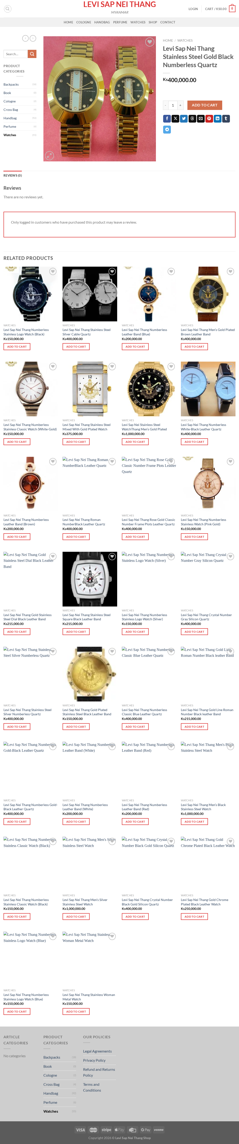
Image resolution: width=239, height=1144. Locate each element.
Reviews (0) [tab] (13, 175)
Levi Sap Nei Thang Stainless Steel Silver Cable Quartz (87, 332)
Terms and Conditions (92, 1087)
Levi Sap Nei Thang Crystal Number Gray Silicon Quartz (206, 617)
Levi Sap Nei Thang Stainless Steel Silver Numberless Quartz (28, 712)
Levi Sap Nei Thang (119, 4)
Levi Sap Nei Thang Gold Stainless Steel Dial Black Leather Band (28, 617)
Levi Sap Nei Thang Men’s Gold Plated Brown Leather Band (208, 332)
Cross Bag (11, 110)
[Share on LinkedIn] (217, 119)
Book (7, 93)
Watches (137, 22)
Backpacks (11, 84)
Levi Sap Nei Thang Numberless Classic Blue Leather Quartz (144, 712)
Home (68, 22)
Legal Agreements (97, 1051)
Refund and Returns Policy (99, 1072)
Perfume (120, 22)
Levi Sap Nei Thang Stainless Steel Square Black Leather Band (87, 617)
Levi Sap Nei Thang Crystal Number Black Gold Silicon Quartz (147, 902)
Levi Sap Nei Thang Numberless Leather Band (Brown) (26, 522)
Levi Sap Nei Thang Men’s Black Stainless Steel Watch (203, 807)
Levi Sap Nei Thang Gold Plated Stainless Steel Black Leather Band (87, 712)
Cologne (83, 22)
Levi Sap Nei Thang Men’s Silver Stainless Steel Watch (85, 902)
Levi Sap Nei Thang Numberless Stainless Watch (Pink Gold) (203, 522)
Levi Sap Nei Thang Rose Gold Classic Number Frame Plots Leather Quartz (148, 522)
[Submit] (32, 54)
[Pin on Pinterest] (209, 119)
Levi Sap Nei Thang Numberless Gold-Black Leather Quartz (31, 807)
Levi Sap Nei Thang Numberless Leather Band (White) (85, 807)
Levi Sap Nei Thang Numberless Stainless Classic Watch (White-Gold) (30, 427)
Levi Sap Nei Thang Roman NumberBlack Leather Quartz (84, 522)
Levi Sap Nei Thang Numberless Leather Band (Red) (144, 807)
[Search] (7, 9)
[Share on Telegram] (167, 130)
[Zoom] (49, 155)
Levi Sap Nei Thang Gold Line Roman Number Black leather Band (207, 712)
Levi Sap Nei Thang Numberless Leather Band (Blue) (144, 332)
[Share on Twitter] (184, 119)
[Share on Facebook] (167, 119)
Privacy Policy (94, 1060)
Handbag (102, 22)
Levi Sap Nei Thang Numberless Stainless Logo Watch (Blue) (26, 997)
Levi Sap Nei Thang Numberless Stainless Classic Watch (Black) (26, 902)
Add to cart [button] (17, 346)
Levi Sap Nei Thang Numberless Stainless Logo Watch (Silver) (144, 617)
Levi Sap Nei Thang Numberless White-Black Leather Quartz (203, 427)
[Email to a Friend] (201, 119)
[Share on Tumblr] (226, 119)
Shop (153, 22)
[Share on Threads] (192, 119)
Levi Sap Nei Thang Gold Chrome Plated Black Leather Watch (204, 902)
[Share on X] (175, 119)
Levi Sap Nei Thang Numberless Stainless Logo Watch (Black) (26, 332)
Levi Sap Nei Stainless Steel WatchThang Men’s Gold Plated (144, 427)
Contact (167, 22)
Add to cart (205, 105)
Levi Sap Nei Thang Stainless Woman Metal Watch (89, 997)
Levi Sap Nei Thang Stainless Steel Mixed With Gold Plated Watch (87, 427)
